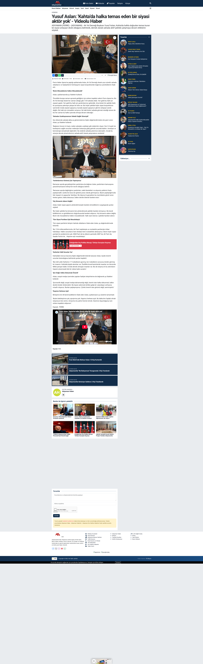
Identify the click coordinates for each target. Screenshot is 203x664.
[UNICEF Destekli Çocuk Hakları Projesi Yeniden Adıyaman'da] (106, 427)
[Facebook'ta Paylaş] (53, 75)
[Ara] (150, 3)
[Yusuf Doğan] (123, 88)
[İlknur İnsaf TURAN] (123, 50)
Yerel (82, 8)
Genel (87, 8)
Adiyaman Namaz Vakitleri (95, 537)
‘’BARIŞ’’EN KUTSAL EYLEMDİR (137, 74)
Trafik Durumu (91, 539)
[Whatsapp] (65, 548)
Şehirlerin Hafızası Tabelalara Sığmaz (136, 82)
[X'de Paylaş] (56, 75)
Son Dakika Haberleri (93, 544)
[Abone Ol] (112, 75)
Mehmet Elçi (132, 117)
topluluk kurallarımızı (68, 521)
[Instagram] (59, 548)
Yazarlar (112, 3)
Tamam (118, 562)
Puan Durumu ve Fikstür (94, 541)
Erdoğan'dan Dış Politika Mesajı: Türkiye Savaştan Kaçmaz (84, 435)
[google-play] (105, 552)
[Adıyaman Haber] (57, 392)
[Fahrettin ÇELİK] (123, 135)
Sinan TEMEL (132, 79)
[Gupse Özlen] (123, 150)
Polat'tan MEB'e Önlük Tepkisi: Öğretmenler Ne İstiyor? (104, 417)
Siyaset (92, 8)
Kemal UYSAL (132, 125)
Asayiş (77, 8)
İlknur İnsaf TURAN (134, 49)
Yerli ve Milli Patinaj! (134, 113)
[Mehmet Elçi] (123, 119)
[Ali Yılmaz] (123, 112)
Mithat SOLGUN (132, 102)
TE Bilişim (148, 558)
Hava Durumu (91, 535)
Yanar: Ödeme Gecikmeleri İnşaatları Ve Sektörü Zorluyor (83, 417)
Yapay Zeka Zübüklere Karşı (136, 43)
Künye (127, 3)
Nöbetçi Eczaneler (92, 534)
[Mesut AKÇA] (123, 42)
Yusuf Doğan (132, 88)
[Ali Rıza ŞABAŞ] (123, 73)
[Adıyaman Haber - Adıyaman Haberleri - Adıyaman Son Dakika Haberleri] (58, 3)
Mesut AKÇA (131, 41)
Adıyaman (65, 8)
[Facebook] (53, 548)
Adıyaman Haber (57, 78)
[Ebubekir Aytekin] (123, 58)
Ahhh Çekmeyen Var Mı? (135, 97)
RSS (55, 558)
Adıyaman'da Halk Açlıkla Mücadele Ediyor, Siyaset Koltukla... (138, 120)
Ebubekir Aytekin (133, 57)
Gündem (54, 12)
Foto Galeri (89, 3)
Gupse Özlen (132, 149)
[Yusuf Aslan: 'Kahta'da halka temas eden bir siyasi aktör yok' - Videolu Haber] (85, 54)
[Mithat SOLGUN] (123, 104)
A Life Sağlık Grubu (137, 534)
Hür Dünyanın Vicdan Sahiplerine (137, 59)
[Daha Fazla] (62, 75)
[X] (56, 548)
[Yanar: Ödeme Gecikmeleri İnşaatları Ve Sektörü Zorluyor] (85, 409)
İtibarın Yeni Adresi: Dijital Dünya (137, 90)
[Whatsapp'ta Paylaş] (59, 75)
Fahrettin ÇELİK (133, 134)
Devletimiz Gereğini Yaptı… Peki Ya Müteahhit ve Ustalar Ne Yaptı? (138, 128)
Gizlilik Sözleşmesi (117, 539)
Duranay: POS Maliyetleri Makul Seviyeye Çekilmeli (62, 417)
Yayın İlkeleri (135, 537)
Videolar (101, 3)
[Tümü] (149, 37)
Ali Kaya (130, 141)
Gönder (56, 515)
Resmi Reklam (56, 8)
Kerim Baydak (132, 95)
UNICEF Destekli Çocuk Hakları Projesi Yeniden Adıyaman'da (105, 435)
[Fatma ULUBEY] (123, 65)
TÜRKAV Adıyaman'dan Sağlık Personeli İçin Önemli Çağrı (61, 435)
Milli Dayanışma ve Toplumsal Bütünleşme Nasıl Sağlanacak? (137, 105)
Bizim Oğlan (131, 143)
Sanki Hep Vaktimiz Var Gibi (136, 51)
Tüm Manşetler (92, 542)
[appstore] (97, 552)
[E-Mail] (63, 395)
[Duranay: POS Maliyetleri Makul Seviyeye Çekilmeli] (63, 409)
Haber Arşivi (91, 546)
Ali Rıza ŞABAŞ (132, 72)
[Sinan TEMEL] (123, 81)
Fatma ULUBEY (132, 64)
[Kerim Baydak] (123, 96)
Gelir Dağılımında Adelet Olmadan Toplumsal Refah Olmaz (138, 66)
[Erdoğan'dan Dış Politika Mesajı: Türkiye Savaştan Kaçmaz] (85, 427)
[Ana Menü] (150, 8)
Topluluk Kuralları (116, 537)
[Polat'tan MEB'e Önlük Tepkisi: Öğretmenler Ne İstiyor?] (106, 409)
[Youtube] (62, 548)
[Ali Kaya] (123, 142)
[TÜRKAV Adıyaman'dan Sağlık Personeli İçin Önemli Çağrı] (63, 427)
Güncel (71, 8)
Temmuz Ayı (131, 151)
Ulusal (98, 8)
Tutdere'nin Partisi (133, 136)
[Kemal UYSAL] (123, 127)
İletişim (120, 3)
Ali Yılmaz (131, 111)
